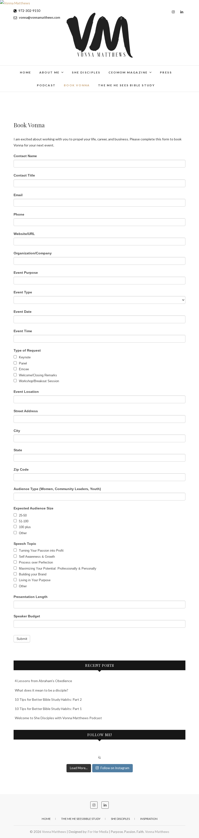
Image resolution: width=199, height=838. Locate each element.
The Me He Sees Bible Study (126, 85)
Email (18, 195)
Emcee (23, 369)
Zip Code (21, 469)
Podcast (46, 85)
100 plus (24, 527)
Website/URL (24, 234)
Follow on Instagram (114, 768)
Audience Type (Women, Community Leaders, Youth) (57, 489)
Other (22, 533)
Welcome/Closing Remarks (37, 375)
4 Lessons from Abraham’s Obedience (43, 681)
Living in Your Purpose (34, 580)
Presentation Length (31, 597)
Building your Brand (32, 574)
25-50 (22, 515)
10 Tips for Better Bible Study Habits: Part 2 (48, 699)
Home (25, 72)
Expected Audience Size (33, 508)
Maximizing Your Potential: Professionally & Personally (57, 568)
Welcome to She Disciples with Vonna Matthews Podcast (58, 718)
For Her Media (98, 832)
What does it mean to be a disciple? (41, 690)
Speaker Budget (27, 616)
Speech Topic (25, 544)
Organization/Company (33, 253)
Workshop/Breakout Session (38, 381)
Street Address (26, 411)
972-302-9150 (29, 11)
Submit (22, 639)
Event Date (23, 312)
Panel (22, 363)
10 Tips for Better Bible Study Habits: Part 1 (48, 709)
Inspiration (149, 819)
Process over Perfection (35, 562)
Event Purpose (26, 272)
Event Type (23, 292)
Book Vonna (77, 85)
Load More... (79, 768)
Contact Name (25, 156)
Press (166, 72)
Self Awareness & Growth (36, 556)
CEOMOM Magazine (128, 72)
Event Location (26, 392)
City (17, 431)
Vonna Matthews (35, 69)
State (18, 450)
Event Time (23, 331)
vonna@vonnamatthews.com (39, 17)
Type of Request (27, 350)
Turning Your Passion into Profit (41, 550)
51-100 (23, 521)
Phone (19, 214)
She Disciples (86, 72)
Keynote (24, 357)
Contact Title (24, 175)
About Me (49, 72)
